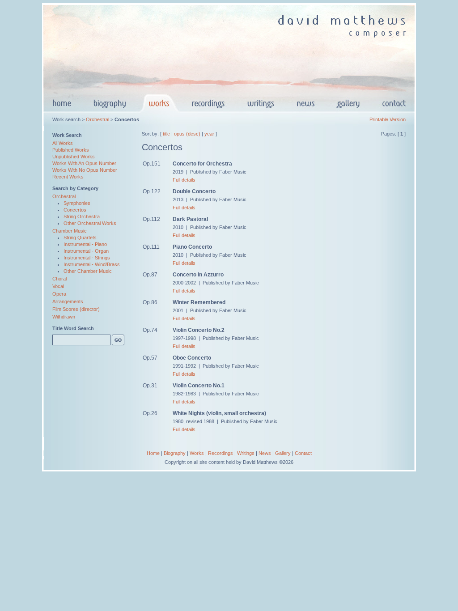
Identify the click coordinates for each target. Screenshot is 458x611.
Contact (303, 453)
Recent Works (68, 176)
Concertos (75, 209)
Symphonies (77, 203)
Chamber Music (69, 230)
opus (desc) (187, 133)
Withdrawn (63, 316)
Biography (175, 453)
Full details (184, 179)
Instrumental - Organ (86, 251)
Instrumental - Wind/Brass (92, 264)
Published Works (70, 150)
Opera (59, 294)
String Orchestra (82, 216)
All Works (62, 143)
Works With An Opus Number (84, 163)
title (166, 133)
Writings (245, 453)
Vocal (58, 286)
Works (197, 453)
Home (153, 453)
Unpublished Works (73, 156)
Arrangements (67, 301)
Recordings (220, 453)
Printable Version (387, 119)
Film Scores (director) (76, 309)
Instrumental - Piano (85, 244)
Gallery (283, 453)
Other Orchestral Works (90, 223)
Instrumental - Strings (87, 257)
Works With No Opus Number (84, 170)
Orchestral (97, 119)
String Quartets (80, 237)
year (209, 133)
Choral (59, 278)
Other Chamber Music (88, 271)
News (265, 453)
